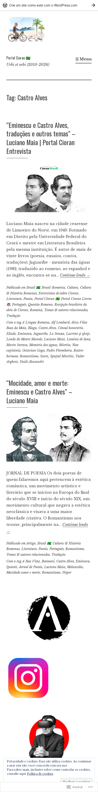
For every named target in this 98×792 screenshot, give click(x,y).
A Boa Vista (31, 561)
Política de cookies (40, 773)
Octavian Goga (33, 350)
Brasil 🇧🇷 (33, 287)
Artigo (31, 543)
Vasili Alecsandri (32, 362)
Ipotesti (11, 567)
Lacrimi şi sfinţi (78, 334)
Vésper (66, 572)
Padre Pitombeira (59, 350)
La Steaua (56, 334)
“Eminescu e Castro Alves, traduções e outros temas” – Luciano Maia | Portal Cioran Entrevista (40, 138)
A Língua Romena (35, 322)
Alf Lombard (60, 322)
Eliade (11, 334)
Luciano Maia (54, 339)
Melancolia (75, 567)
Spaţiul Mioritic (62, 356)
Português (19, 304)
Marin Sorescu (16, 345)
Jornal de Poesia (30, 567)
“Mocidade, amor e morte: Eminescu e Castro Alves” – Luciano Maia (39, 391)
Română (36, 310)
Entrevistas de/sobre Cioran (58, 293)
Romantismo (29, 356)
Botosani (48, 561)
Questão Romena (40, 304)
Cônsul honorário (70, 328)
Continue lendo (75, 275)
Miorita (64, 345)
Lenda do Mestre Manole (24, 339)
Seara (44, 356)
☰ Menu (83, 59)
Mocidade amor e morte (23, 572)
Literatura (14, 299)
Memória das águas (43, 345)
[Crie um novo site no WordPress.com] (49, 5)
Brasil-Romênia (53, 287)
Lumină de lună (78, 339)
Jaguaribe (40, 334)
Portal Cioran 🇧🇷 (18, 58)
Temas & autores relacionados (66, 310)
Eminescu (24, 334)
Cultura (72, 287)
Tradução (13, 316)
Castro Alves (47, 328)
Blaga (32, 328)
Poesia (28, 299)
